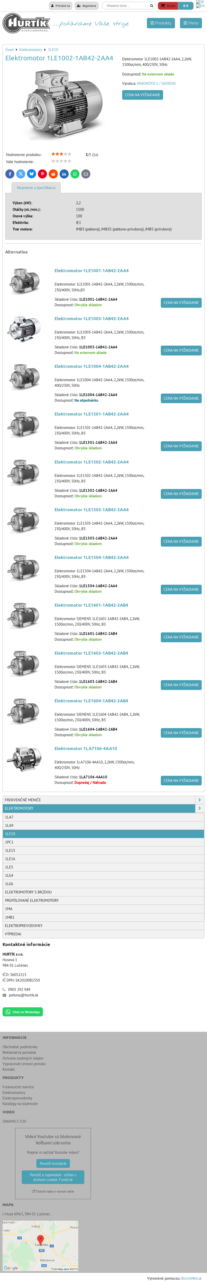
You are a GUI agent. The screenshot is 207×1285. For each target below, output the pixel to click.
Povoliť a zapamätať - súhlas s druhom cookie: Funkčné (53, 1177)
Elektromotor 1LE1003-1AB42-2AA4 (92, 318)
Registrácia (89, 6)
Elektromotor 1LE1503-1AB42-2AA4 (92, 509)
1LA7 (9, 817)
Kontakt (9, 1069)
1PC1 (9, 842)
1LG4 (9, 875)
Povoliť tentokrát (53, 1163)
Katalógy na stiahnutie (20, 1103)
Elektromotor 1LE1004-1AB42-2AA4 (92, 366)
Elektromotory (19, 808)
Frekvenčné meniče (23, 800)
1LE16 (10, 858)
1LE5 (9, 867)
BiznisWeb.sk (191, 1278)
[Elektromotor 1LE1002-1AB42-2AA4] (61, 104)
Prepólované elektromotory (32, 900)
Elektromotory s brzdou (28, 892)
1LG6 (9, 883)
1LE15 (10, 850)
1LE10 (10, 833)
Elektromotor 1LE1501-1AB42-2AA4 (92, 414)
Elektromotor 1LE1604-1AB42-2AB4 (91, 700)
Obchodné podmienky (20, 1046)
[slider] (61, 154)
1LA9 (9, 825)
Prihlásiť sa (62, 6)
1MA (8, 908)
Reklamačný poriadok (19, 1052)
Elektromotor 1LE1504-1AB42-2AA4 (92, 557)
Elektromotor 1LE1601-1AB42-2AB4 (91, 605)
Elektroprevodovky (23, 925)
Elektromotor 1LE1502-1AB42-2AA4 (92, 462)
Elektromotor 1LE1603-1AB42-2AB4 (91, 653)
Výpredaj (13, 934)
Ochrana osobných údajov (23, 1058)
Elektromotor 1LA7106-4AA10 (86, 748)
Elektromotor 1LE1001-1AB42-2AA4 (92, 270)
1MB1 (9, 917)
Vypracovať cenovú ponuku (24, 1063)
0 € (185, 6)
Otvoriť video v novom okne (54, 1191)
